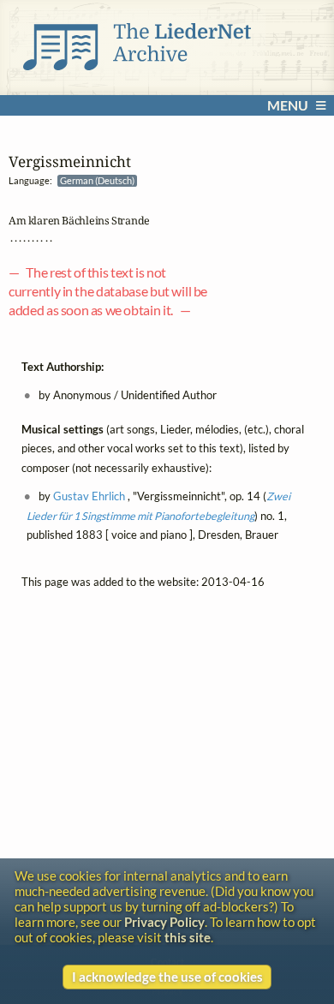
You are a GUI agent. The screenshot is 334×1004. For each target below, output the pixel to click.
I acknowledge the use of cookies (167, 976)
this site (187, 937)
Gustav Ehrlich (89, 496)
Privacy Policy (164, 921)
